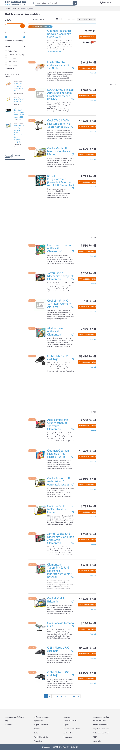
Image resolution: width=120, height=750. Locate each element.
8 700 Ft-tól (88, 301)
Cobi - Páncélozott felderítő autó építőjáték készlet (58, 481)
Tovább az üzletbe (87, 37)
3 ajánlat (93, 461)
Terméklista (38, 741)
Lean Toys (11, 65)
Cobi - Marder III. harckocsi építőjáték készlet (59, 151)
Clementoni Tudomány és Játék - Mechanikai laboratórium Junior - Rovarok (60, 571)
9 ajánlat (93, 73)
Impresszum (68, 737)
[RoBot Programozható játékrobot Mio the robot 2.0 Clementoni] (40, 180)
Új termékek (38, 720)
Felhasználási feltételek (72, 729)
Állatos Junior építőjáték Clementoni (55, 331)
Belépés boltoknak (99, 720)
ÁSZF (95, 737)
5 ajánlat (93, 101)
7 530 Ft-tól (88, 245)
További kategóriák (41, 737)
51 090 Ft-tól (87, 672)
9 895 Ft (90, 31)
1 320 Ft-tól (88, 90)
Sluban (10, 51)
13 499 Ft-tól (87, 451)
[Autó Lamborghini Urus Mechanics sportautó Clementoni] (40, 424)
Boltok (36, 733)
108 (73, 696)
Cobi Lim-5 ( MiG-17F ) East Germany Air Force (59, 303)
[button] (107, 3)
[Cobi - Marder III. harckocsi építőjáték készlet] (40, 152)
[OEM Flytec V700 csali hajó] (40, 652)
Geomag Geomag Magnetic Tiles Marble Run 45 (58, 453)
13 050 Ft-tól (87, 479)
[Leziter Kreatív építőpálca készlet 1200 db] (40, 66)
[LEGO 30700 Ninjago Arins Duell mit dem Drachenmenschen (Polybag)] (40, 94)
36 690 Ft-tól (87, 648)
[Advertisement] (107, 48)
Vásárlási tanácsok (70, 720)
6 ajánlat (93, 284)
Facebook (8, 725)
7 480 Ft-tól (88, 329)
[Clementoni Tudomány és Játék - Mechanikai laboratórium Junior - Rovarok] (40, 569)
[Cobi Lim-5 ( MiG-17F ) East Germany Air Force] (40, 305)
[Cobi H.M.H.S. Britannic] (40, 603)
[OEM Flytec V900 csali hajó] (40, 677)
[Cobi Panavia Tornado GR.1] (40, 627)
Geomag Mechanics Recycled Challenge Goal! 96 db (59, 33)
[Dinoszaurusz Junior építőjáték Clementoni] (40, 249)
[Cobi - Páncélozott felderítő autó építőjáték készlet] (40, 482)
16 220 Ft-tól (87, 623)
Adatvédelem (68, 733)
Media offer (97, 741)
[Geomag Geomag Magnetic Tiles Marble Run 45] (40, 455)
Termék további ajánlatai (54, 51)
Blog (6, 720)
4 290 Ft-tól (88, 534)
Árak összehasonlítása (88, 68)
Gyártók (37, 729)
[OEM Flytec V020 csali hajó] (40, 360)
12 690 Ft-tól (87, 149)
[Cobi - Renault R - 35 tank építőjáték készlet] (40, 510)
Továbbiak (8, 68)
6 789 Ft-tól (88, 506)
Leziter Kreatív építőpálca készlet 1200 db (58, 65)
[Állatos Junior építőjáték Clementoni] (40, 333)
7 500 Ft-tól (88, 420)
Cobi (9, 58)
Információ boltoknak (100, 725)
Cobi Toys (11, 62)
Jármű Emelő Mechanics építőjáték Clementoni (60, 276)
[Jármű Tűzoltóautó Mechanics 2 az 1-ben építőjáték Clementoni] (40, 538)
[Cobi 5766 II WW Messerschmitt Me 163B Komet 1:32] (40, 125)
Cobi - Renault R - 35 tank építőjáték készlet (60, 509)
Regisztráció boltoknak (101, 729)
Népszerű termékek (41, 725)
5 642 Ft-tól (88, 62)
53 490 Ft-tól (87, 356)
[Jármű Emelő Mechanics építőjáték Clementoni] (40, 277)
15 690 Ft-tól (87, 121)
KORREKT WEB (14, 55)
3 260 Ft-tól (88, 273)
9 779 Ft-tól (88, 176)
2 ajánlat (93, 609)
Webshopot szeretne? (100, 733)
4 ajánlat (93, 187)
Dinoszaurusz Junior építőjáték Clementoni (59, 248)
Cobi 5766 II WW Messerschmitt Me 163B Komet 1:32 (58, 123)
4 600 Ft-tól (88, 565)
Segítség (66, 725)
